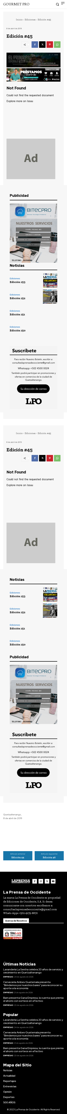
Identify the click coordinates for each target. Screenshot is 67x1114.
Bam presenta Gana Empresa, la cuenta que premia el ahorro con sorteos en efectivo (33, 999)
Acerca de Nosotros (16, 920)
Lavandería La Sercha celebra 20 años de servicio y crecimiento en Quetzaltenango (33, 971)
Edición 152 (17, 298)
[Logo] (21, 881)
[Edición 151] (50, 313)
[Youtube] (53, 881)
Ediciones (30, 19)
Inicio (19, 19)
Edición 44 (17, 857)
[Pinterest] (50, 44)
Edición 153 (17, 282)
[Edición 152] (50, 297)
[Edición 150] (50, 329)
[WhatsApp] (57, 44)
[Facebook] (35, 44)
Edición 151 (17, 314)
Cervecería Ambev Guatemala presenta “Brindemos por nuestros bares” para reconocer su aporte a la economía (32, 985)
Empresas (8, 977)
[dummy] (33, 159)
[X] (42, 44)
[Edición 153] (50, 280)
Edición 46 (49, 857)
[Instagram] (41, 881)
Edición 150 (18, 330)
